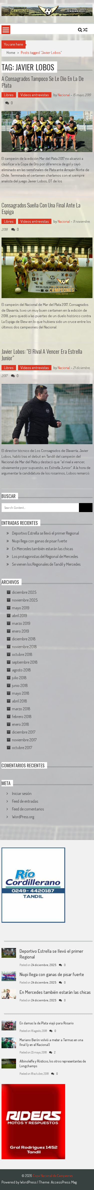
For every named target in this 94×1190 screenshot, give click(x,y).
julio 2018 (19, 677)
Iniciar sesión (22, 793)
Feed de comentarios (28, 808)
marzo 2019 (21, 623)
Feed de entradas (25, 801)
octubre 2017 (22, 747)
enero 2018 (20, 724)
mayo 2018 (20, 693)
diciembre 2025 (24, 592)
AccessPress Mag (64, 1182)
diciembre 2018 (24, 638)
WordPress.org (23, 816)
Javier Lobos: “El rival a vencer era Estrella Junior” (42, 354)
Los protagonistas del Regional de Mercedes (45, 556)
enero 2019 (20, 631)
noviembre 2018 (24, 646)
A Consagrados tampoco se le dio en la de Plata (43, 81)
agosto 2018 (21, 669)
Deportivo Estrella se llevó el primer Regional (45, 533)
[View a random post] (85, 30)
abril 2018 (19, 700)
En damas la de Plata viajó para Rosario (47, 1023)
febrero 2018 (22, 716)
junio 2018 (20, 685)
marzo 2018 (21, 708)
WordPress (28, 1182)
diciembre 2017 (23, 732)
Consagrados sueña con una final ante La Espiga (41, 208)
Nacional (64, 94)
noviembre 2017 (24, 739)
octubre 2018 (22, 654)
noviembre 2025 (25, 600)
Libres (9, 94)
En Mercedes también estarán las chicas (42, 548)
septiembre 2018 (25, 662)
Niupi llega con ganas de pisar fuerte (39, 540)
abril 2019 (19, 615)
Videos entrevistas (35, 94)
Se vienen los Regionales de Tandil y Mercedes (46, 564)
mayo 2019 (20, 607)
